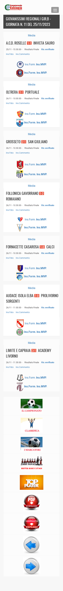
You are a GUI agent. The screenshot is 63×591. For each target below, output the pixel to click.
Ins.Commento (23, 54)
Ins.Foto (9, 54)
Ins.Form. (30, 64)
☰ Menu (55, 10)
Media (31, 35)
